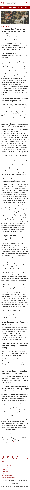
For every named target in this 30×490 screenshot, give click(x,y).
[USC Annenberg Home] (8, 3)
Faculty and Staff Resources (8, 467)
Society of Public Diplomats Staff (19, 34)
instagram (17, 457)
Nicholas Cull (11, 442)
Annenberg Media (5, 463)
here (20, 440)
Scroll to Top (25, 485)
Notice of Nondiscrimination (8, 477)
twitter (8, 457)
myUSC (3, 473)
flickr (22, 457)
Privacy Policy (4, 471)
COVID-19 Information (6, 461)
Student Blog (5, 26)
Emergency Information (7, 475)
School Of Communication (10, 7)
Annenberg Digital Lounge (7, 465)
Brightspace (4, 469)
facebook (26, 457)
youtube (3, 457)
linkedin (12, 457)
